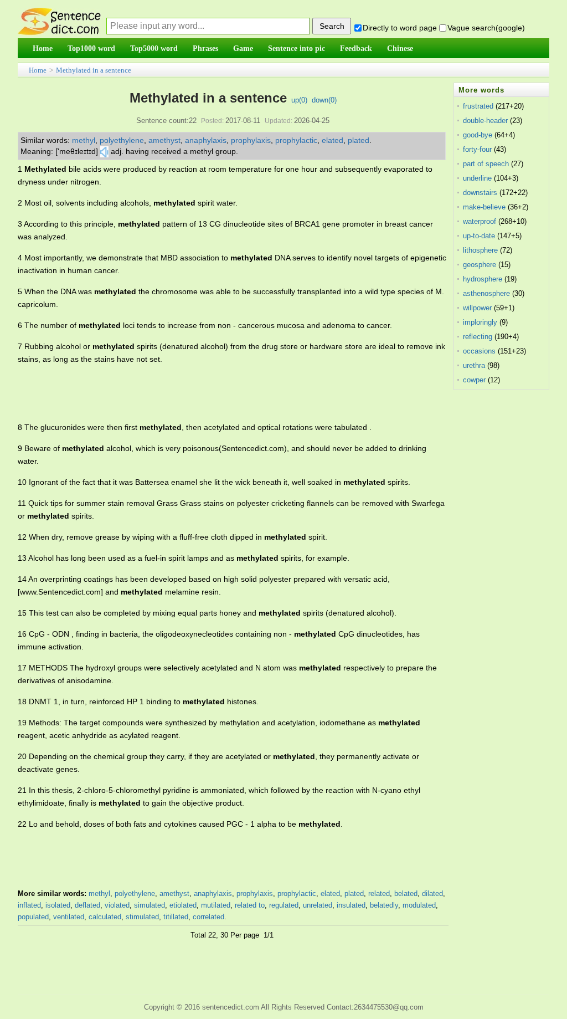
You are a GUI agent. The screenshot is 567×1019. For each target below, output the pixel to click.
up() (299, 100)
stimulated (142, 917)
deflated (87, 905)
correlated (208, 917)
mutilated (215, 905)
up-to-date (479, 236)
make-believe (484, 207)
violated (117, 905)
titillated (175, 917)
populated (33, 917)
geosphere (479, 264)
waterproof (479, 221)
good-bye (477, 135)
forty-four (477, 149)
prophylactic (296, 140)
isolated (57, 905)
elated (332, 140)
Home (38, 70)
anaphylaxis (205, 140)
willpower (477, 308)
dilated (432, 893)
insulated (351, 905)
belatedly (384, 905)
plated (358, 140)
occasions (479, 351)
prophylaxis (251, 140)
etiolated (183, 905)
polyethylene (122, 140)
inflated (29, 905)
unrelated (317, 905)
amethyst (164, 140)
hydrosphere (482, 279)
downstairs (480, 192)
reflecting (477, 336)
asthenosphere (486, 293)
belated (405, 893)
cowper (474, 380)
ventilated (68, 917)
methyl (83, 140)
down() (324, 100)
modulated (419, 905)
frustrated (478, 106)
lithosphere (480, 250)
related (379, 893)
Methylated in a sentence (93, 70)
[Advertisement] (219, 393)
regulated (283, 905)
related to (250, 905)
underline (477, 178)
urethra (474, 365)
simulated (149, 905)
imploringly (480, 322)
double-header (485, 120)
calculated (105, 917)
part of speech (486, 164)
